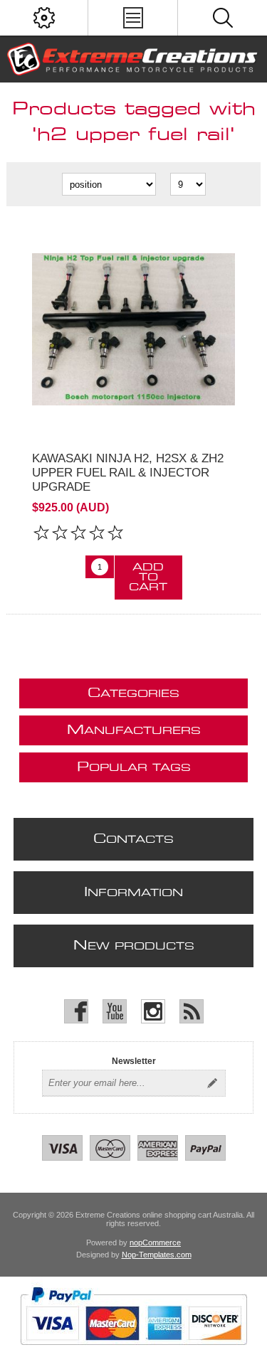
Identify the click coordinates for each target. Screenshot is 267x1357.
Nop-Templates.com (157, 1254)
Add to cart (148, 577)
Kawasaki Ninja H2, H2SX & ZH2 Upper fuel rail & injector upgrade (128, 473)
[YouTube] (114, 1011)
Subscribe (212, 1083)
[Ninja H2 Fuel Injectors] (133, 329)
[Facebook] (76, 1011)
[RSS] (191, 1011)
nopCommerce (155, 1242)
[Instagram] (153, 1011)
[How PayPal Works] (133, 1352)
